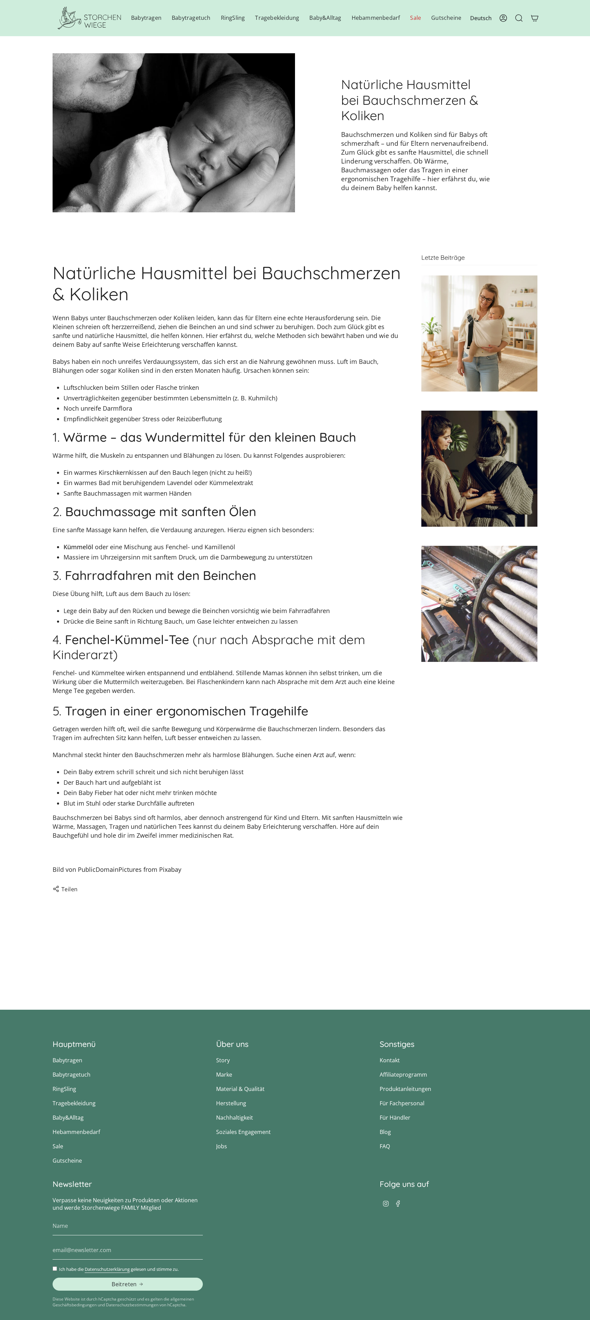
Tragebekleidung (74, 1103)
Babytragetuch (71, 1074)
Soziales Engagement (243, 1132)
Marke (224, 1074)
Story (223, 1060)
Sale (58, 1146)
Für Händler (395, 1117)
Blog (385, 1132)
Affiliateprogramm (403, 1074)
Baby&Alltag (68, 1117)
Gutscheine (67, 1160)
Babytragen (67, 1060)
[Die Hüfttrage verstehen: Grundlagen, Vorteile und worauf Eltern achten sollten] (479, 333)
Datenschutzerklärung (107, 1269)
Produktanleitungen (405, 1089)
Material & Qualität (240, 1089)
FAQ (385, 1146)
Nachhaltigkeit (234, 1117)
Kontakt (390, 1060)
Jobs (221, 1146)
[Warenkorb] (535, 18)
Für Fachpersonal (402, 1103)
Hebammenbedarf (76, 1132)
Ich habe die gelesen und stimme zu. (119, 1269)
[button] (146, 18)
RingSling (64, 1089)
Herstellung (231, 1103)
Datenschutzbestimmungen (132, 1305)
